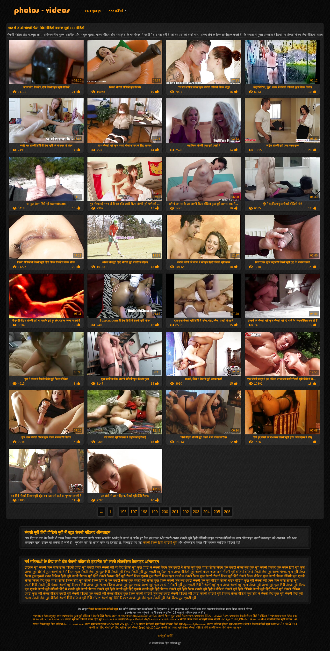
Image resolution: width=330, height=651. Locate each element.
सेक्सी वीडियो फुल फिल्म (121, 593)
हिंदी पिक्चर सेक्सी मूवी (127, 598)
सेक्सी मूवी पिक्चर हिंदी (72, 585)
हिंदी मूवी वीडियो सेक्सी (126, 627)
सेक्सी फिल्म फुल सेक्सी (198, 576)
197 (133, 512)
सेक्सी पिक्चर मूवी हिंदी (85, 576)
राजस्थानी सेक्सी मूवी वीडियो (227, 572)
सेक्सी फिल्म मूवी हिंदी (225, 576)
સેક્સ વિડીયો (57, 619)
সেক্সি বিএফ (38, 616)
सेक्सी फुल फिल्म (156, 580)
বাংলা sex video (127, 616)
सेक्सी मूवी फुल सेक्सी (217, 585)
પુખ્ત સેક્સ (131, 624)
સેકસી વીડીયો (258, 619)
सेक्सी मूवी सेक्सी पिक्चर (82, 589)
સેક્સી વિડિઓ (288, 624)
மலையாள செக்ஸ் (147, 616)
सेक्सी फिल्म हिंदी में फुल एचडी (102, 580)
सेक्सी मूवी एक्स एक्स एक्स (270, 580)
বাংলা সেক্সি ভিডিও (65, 616)
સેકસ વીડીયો (40, 619)
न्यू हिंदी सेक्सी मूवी (125, 567)
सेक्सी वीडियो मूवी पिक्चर (215, 593)
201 (175, 512)
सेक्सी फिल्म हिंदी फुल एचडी (41, 580)
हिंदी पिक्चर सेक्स (108, 616)
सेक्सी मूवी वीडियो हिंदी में (52, 589)
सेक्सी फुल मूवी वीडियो (206, 580)
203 (196, 512)
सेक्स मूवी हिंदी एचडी (96, 624)
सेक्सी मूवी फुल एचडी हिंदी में (186, 585)
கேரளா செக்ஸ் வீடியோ (139, 619)
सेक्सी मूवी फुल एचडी (128, 585)
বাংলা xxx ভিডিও (161, 619)
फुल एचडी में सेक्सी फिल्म (152, 567)
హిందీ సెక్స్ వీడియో (149, 627)
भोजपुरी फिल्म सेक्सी (210, 619)
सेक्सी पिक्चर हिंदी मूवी (112, 576)
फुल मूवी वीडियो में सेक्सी (86, 616)
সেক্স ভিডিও (238, 624)
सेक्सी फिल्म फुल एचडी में (169, 576)
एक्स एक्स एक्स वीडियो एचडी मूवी (66, 567)
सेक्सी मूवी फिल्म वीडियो (101, 585)
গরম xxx (174, 619)
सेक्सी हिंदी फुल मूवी (272, 593)
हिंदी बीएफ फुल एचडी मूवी (181, 598)
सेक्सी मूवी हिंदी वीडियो (238, 589)
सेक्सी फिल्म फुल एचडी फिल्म (173, 616)
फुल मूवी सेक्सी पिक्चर (263, 567)
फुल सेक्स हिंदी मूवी (288, 567)
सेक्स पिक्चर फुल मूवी (285, 572)
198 (144, 512)
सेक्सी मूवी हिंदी (106, 589)
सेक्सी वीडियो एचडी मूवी (57, 593)
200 (165, 512)
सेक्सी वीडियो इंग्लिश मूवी (220, 624)
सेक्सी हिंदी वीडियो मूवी (72, 598)
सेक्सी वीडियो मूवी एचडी (185, 593)
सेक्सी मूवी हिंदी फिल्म (181, 589)
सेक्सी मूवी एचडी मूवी (171, 627)
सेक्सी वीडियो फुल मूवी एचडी (153, 593)
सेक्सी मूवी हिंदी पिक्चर (155, 589)
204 (206, 512)
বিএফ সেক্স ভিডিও (231, 616)
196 (123, 512)
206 (227, 512)
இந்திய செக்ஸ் (213, 616)
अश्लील (122, 619)
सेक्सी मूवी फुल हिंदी (273, 585)
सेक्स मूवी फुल (234, 627)
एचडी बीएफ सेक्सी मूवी (100, 567)
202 (185, 512)
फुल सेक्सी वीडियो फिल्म (60, 572)
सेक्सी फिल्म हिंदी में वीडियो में (255, 616)
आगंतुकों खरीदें (165, 635)
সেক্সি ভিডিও (275, 616)
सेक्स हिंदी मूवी (95, 619)
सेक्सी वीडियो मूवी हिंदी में (245, 593)
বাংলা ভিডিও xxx (289, 616)
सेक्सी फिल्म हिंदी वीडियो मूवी (160, 542)
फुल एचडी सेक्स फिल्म (209, 567)
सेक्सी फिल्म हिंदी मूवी (70, 580)
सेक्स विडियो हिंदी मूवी (58, 576)
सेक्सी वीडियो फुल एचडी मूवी (89, 593)
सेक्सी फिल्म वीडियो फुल (253, 576)
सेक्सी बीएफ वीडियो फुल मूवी (237, 580)
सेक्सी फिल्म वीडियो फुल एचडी (287, 576)
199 (154, 512)
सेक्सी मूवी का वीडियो (76, 619)
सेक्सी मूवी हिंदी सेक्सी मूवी (268, 589)
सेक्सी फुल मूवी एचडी (179, 580)
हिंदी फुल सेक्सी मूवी (153, 598)
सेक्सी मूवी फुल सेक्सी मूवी (245, 585)
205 (217, 512)
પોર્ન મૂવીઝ (227, 619)
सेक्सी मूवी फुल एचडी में (155, 585)
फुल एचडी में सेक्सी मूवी (181, 567)
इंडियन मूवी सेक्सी (35, 567)
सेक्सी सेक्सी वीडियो (192, 627)
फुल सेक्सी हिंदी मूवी (87, 572)
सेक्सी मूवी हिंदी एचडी (128, 589)
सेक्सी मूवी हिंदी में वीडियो (209, 589)
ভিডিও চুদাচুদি (50, 616)
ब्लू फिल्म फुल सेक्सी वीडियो (173, 572)
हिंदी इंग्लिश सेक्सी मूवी (100, 598)
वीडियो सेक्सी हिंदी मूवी (258, 572)
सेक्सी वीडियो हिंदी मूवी (171, 624)
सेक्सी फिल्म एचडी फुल (139, 576)
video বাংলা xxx (115, 624)
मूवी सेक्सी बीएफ (199, 572)
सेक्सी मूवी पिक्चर (48, 585)
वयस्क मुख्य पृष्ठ (93, 11)
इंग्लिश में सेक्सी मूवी (149, 624)
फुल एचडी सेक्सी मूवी (236, 567)
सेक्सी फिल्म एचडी (189, 619)
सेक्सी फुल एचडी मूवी (133, 580)
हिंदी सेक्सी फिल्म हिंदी (215, 627)
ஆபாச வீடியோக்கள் (194, 624)
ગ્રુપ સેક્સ (110, 619)
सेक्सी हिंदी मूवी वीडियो (45, 598)
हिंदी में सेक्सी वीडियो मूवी (257, 624)
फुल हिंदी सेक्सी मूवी (111, 572)
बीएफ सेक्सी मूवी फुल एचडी (140, 572)
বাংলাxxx (275, 624)
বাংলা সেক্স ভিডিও (196, 616)
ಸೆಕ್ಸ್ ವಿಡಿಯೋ (241, 619)
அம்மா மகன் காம (74, 624)
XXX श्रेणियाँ (115, 11)
